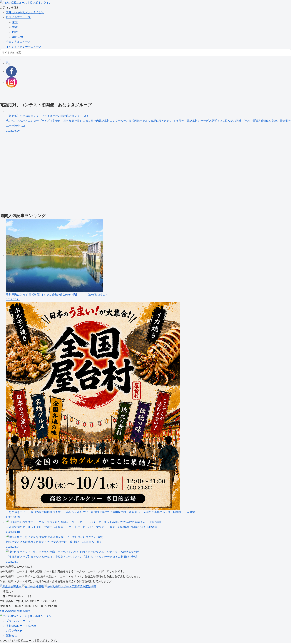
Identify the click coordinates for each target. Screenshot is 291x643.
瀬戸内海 (17, 36)
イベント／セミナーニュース (24, 46)
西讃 (15, 31)
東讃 (15, 22)
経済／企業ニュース (18, 17)
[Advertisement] (91, 94)
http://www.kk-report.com (15, 610)
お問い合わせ (14, 630)
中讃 (15, 27)
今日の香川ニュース (18, 41)
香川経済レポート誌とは (21, 625)
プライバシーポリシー (19, 620)
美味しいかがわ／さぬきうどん (25, 12)
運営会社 (11, 635)
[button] (0, 59)
